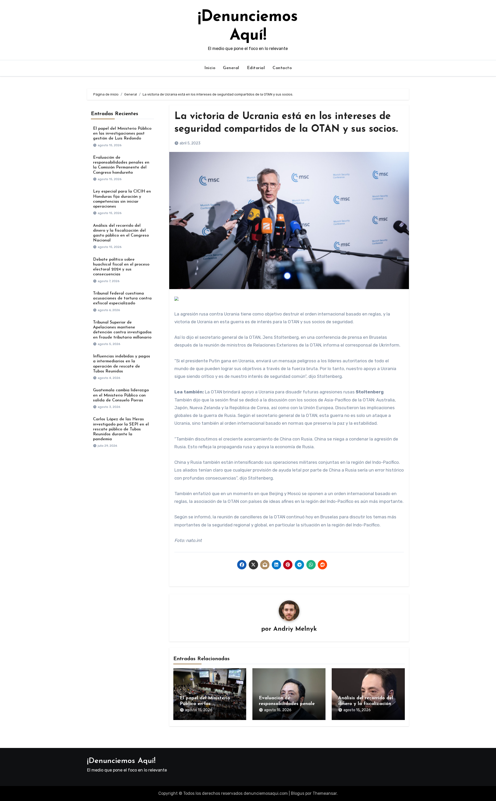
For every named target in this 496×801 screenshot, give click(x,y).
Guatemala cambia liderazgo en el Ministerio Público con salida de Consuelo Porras (121, 395)
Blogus (297, 793)
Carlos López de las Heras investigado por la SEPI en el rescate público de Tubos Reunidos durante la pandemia (121, 429)
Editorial (256, 68)
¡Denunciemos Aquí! (121, 761)
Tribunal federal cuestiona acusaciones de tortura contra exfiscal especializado (122, 298)
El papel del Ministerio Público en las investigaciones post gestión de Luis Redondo (122, 134)
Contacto (282, 68)
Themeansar (325, 793)
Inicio (209, 68)
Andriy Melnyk (295, 629)
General (231, 68)
